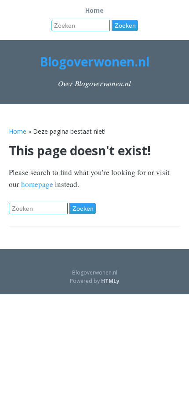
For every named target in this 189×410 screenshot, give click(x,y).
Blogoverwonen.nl (94, 61)
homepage (37, 184)
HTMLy (110, 281)
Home (94, 10)
